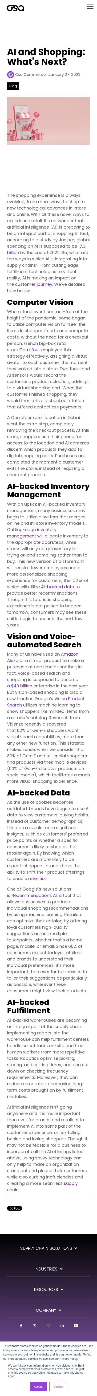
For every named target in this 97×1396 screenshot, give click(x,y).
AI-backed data (57, 587)
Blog (13, 86)
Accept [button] (38, 1386)
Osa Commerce (30, 74)
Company (46, 1310)
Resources (46, 1289)
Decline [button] (58, 1386)
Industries (46, 1269)
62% (21, 730)
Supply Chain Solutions (46, 1248)
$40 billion (21, 686)
